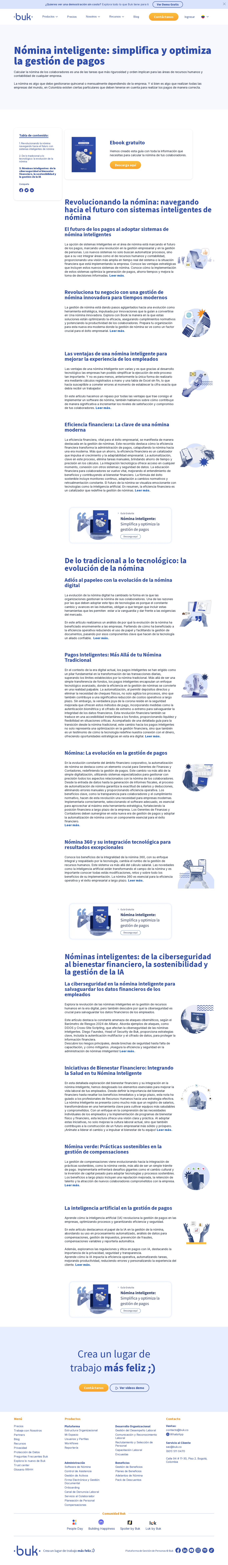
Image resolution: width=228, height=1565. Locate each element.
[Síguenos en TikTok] (211, 1551)
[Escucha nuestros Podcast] (204, 1551)
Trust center (22, 1465)
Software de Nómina (78, 1466)
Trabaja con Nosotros (28, 1430)
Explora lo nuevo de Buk (29, 1460)
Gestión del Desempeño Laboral (135, 1430)
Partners (19, 1434)
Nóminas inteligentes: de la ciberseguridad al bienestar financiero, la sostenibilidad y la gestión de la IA (37, 172)
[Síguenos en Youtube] (191, 1551)
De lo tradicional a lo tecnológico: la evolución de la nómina (36, 158)
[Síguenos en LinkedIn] (184, 1551)
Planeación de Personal (80, 1500)
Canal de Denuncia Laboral (82, 1491)
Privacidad (20, 1447)
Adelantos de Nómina (129, 1475)
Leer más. (103, 408)
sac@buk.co (174, 1446)
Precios (72, 16)
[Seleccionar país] (205, 16)
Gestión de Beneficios (129, 1466)
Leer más (116, 275)
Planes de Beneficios (128, 1471)
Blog (136, 16)
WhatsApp (176, 1434)
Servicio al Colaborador (80, 1496)
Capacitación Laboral (128, 1450)
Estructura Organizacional (81, 1430)
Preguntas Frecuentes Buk (31, 1456)
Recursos (20, 1443)
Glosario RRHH (23, 1469)
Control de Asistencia (78, 1471)
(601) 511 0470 (175, 1451)
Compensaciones (75, 1504)
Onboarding (72, 1487)
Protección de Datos (27, 1452)
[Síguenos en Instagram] (198, 1551)
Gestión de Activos (76, 1475)
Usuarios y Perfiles (77, 1439)
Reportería (71, 1447)
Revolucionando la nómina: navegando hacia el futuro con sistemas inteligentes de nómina (36, 146)
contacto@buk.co (177, 1430)
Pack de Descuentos (128, 1479)
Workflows (71, 1443)
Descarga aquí (125, 165)
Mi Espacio (71, 1434)
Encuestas (121, 1454)
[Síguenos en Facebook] (178, 1551)
